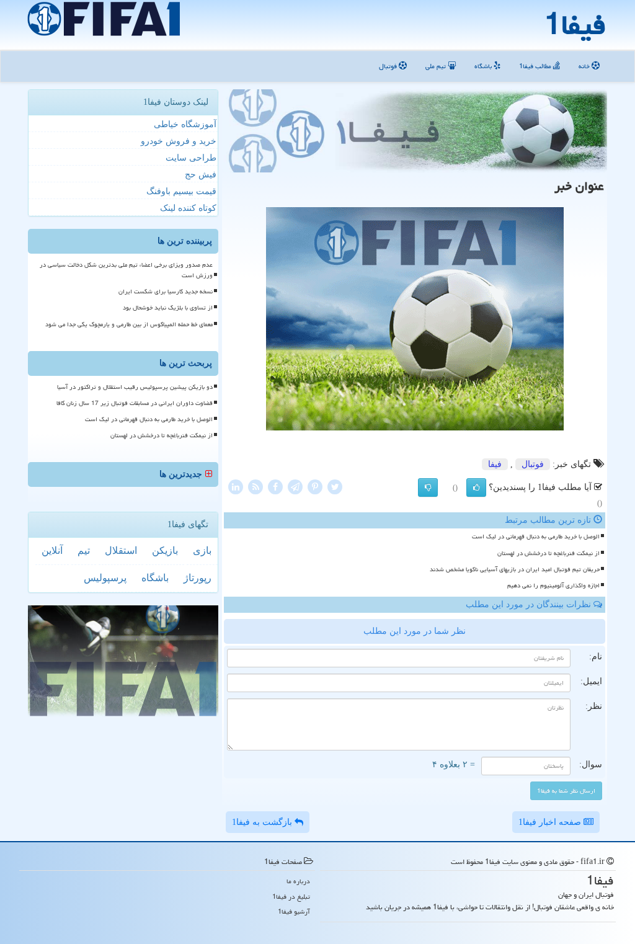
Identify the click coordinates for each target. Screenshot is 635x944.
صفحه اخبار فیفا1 (551, 822)
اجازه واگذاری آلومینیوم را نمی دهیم (553, 585)
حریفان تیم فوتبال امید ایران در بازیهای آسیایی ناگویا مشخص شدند (515, 569)
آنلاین (52, 550)
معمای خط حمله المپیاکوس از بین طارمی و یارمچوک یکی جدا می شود (129, 324)
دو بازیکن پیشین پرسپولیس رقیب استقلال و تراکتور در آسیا (135, 387)
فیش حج (200, 174)
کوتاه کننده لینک (188, 208)
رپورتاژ (197, 577)
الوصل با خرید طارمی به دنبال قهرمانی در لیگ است (536, 536)
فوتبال (389, 66)
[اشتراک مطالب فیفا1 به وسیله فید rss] (255, 486)
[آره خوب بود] (476, 487)
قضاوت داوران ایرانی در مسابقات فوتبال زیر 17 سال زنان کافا (134, 403)
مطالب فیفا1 (536, 66)
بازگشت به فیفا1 (263, 822)
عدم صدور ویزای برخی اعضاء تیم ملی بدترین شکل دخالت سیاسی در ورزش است (126, 270)
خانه (585, 66)
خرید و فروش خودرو (178, 141)
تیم (84, 550)
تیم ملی (436, 66)
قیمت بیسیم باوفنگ (181, 191)
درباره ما (298, 881)
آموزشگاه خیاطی (185, 124)
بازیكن (165, 550)
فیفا (495, 464)
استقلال (121, 550)
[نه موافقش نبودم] (428, 487)
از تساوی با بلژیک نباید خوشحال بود (168, 307)
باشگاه (484, 66)
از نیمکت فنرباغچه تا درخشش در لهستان (548, 553)
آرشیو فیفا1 (294, 911)
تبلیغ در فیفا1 (291, 896)
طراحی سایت (191, 158)
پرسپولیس (105, 577)
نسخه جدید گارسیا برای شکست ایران (165, 291)
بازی (202, 550)
